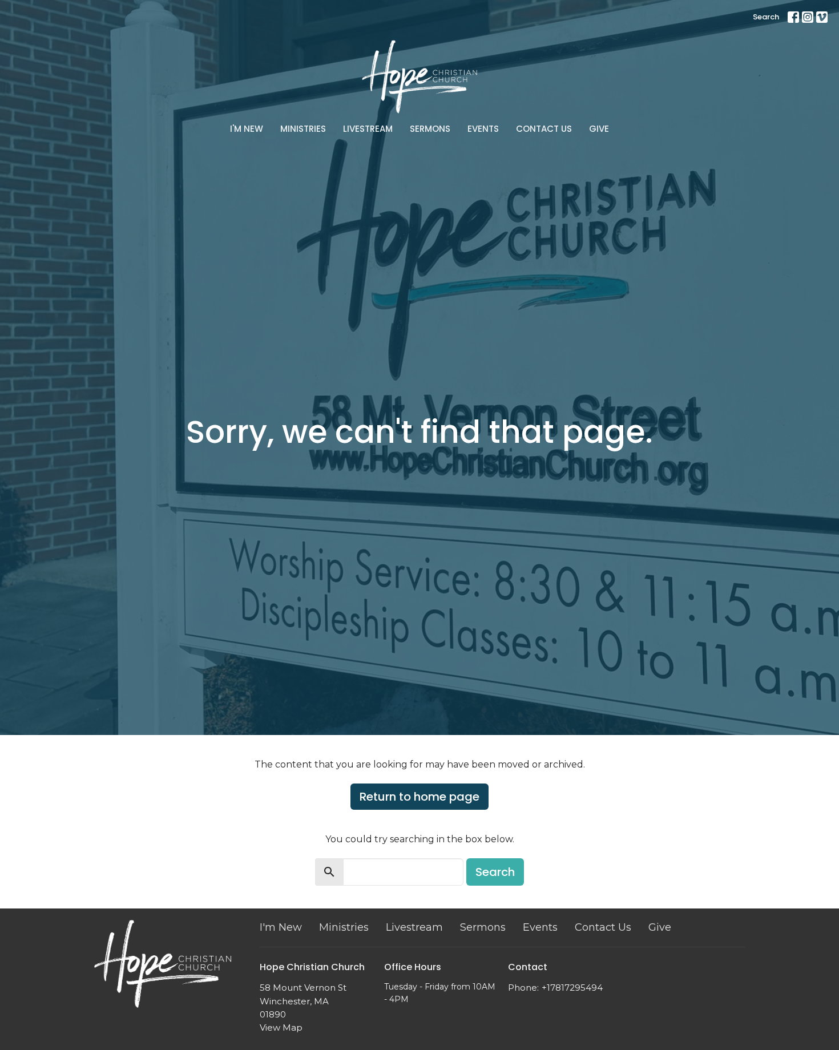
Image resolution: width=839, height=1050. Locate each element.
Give (599, 129)
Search (766, 16)
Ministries (303, 129)
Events (483, 129)
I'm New (246, 129)
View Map (281, 1027)
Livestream (368, 129)
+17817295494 (572, 987)
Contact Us (544, 129)
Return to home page (419, 797)
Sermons (430, 129)
